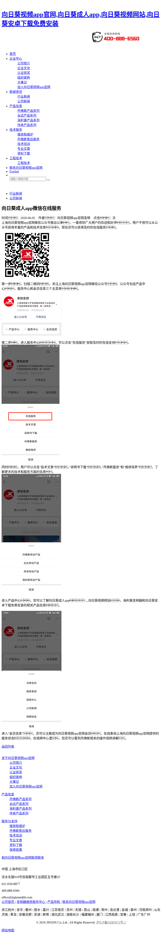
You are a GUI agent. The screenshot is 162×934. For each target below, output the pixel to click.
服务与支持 (9, 821)
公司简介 (23, 63)
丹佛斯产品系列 (28, 110)
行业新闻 (23, 96)
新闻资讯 (15, 91)
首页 (12, 54)
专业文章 (23, 148)
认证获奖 (23, 73)
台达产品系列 (26, 115)
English (14, 171)
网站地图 (8, 930)
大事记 (22, 82)
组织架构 (23, 77)
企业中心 (15, 58)
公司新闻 (23, 101)
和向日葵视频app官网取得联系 (23, 857)
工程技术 (15, 158)
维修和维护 (25, 134)
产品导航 (54, 902)
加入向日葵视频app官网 (33, 87)
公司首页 (8, 902)
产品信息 (15, 106)
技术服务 (15, 129)
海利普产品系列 (28, 120)
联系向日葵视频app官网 (25, 167)
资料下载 (23, 153)
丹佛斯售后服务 (28, 139)
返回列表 (8, 746)
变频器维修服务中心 (31, 902)
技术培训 (23, 144)
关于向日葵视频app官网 (18, 758)
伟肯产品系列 (26, 125)
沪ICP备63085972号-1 (111, 922)
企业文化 (23, 68)
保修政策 (15, 849)
